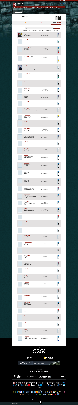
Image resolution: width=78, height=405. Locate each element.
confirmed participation (34, 30)
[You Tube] (64, 0)
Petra (27, 295)
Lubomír (28, 101)
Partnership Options (26, 7)
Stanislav (26, 228)
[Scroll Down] (40, 402)
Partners (51, 7)
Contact (55, 7)
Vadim (27, 47)
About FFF (16, 7)
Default (54, 22)
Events (20, 7)
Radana (27, 248)
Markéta (28, 214)
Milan (25, 315)
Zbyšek (27, 88)
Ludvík (26, 33)
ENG (61, 4)
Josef (26, 81)
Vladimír (27, 95)
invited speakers (41, 30)
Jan (28, 56)
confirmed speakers (25, 30)
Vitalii (27, 115)
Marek (27, 235)
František (28, 242)
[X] (60, 0)
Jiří (25, 208)
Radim (26, 201)
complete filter (56, 30)
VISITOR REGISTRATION (44, 7)
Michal (26, 121)
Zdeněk (27, 135)
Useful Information (35, 7)
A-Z (57, 22)
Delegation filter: (21, 28)
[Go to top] (74, 402)
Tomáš (27, 302)
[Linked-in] (63, 0)
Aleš (26, 155)
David (27, 65)
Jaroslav (26, 148)
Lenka (27, 194)
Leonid (27, 39)
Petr (27, 108)
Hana (28, 187)
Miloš (27, 268)
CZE (63, 4)
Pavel (26, 141)
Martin (28, 73)
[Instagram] (61, 0)
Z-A (59, 22)
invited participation (48, 30)
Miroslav (28, 262)
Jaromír (27, 128)
